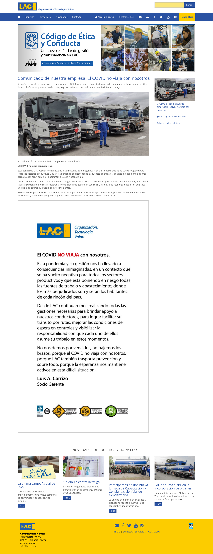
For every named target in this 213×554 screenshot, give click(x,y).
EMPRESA (128, 531)
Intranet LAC (127, 16)
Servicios (45, 16)
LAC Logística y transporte (172, 116)
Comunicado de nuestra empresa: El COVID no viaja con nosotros (173, 106)
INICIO (117, 531)
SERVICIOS (140, 531)
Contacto (76, 16)
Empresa (29, 16)
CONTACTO (154, 531)
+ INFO (21, 505)
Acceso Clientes (105, 16)
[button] (31, 48)
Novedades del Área (169, 123)
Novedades (62, 16)
